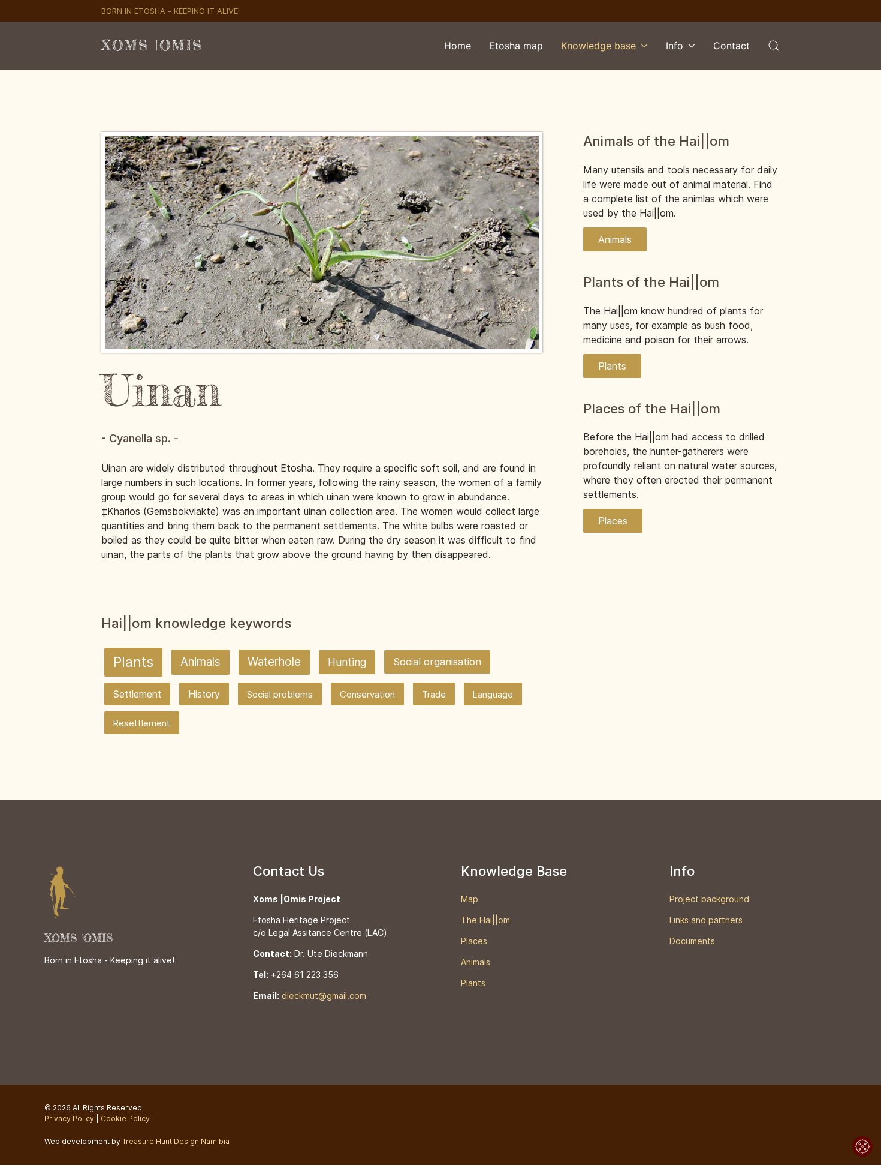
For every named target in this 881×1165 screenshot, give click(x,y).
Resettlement (141, 723)
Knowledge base (598, 46)
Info (674, 46)
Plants (133, 662)
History (204, 694)
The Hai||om (485, 920)
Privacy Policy (69, 1118)
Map (469, 899)
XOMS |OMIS (152, 45)
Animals (200, 662)
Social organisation (437, 662)
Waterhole (274, 662)
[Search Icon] (774, 46)
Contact (731, 46)
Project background (709, 899)
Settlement (137, 694)
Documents (692, 941)
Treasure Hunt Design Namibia (176, 1141)
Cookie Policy (125, 1118)
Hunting (347, 662)
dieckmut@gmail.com (324, 995)
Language (493, 694)
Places (612, 521)
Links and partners (706, 920)
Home (457, 46)
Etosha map (516, 46)
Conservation (367, 694)
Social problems (280, 694)
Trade (434, 694)
